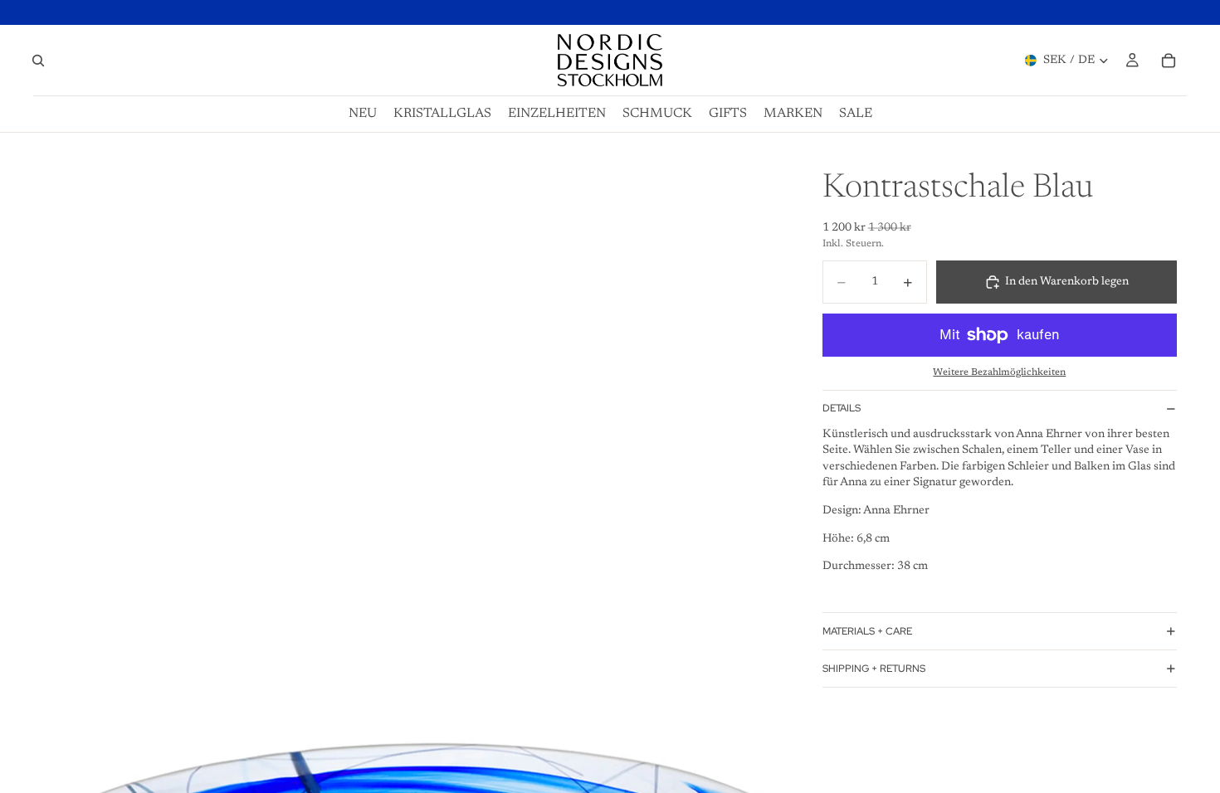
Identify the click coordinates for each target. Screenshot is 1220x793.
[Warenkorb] (1168, 60)
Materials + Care (867, 631)
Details (841, 408)
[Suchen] (38, 60)
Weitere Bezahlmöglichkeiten (999, 372)
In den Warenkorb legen (1067, 282)
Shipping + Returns (873, 668)
